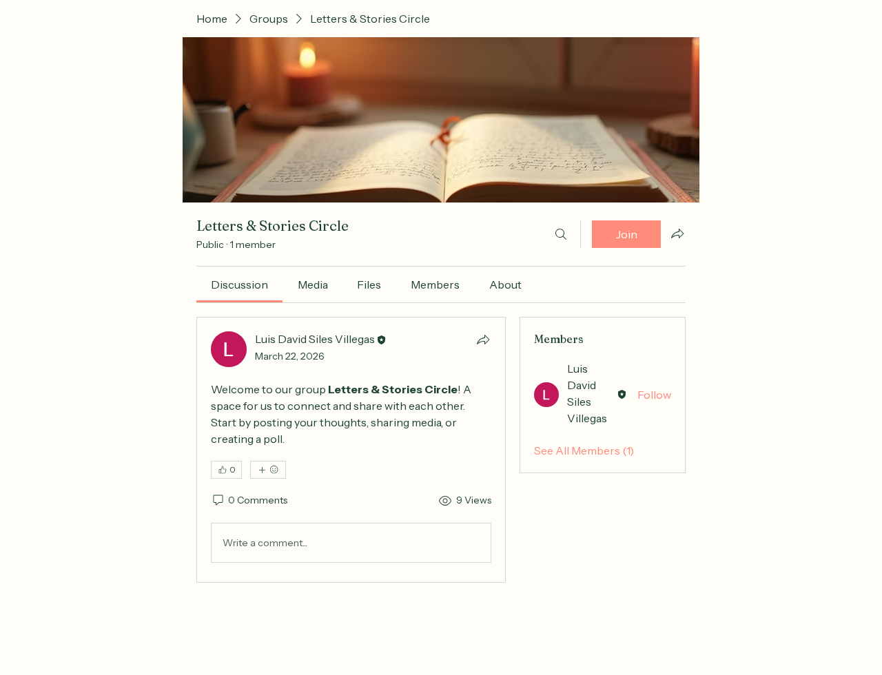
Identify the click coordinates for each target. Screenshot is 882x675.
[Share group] (677, 233)
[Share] (483, 339)
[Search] (561, 234)
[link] (239, 284)
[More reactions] (268, 470)
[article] (351, 450)
